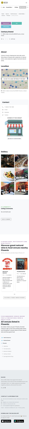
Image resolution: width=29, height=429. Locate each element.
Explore (7, 13)
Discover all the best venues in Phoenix (14, 297)
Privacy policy (21, 407)
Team (2, 407)
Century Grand (7, 354)
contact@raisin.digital (8, 405)
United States (22, 13)
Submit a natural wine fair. (9, 404)
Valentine (5, 346)
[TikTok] (3, 388)
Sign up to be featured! (15, 138)
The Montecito (21, 271)
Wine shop (6, 26)
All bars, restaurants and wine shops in (12, 253)
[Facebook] (5, 388)
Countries (9, 7)
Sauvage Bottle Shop (8, 356)
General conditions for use (11, 407)
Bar (17, 23)
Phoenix (8, 15)
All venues (23, 7)
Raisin (3, 13)
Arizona (3, 15)
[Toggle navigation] (26, 3)
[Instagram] (1, 388)
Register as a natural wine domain (11, 402)
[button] (14, 294)
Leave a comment (6, 219)
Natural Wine (6, 416)
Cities (16, 7)
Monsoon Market (5, 272)
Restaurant (6, 23)
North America (14, 13)
